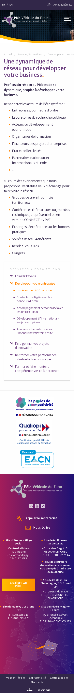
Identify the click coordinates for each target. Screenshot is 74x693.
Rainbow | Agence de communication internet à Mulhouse (37, 688)
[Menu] (67, 19)
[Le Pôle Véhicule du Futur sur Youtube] (37, 506)
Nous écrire (41, 527)
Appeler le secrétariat (41, 518)
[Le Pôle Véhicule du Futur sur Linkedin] (31, 506)
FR (3, 5)
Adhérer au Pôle (18, 585)
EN (11, 5)
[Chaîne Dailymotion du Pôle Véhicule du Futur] (43, 506)
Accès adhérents (62, 4)
